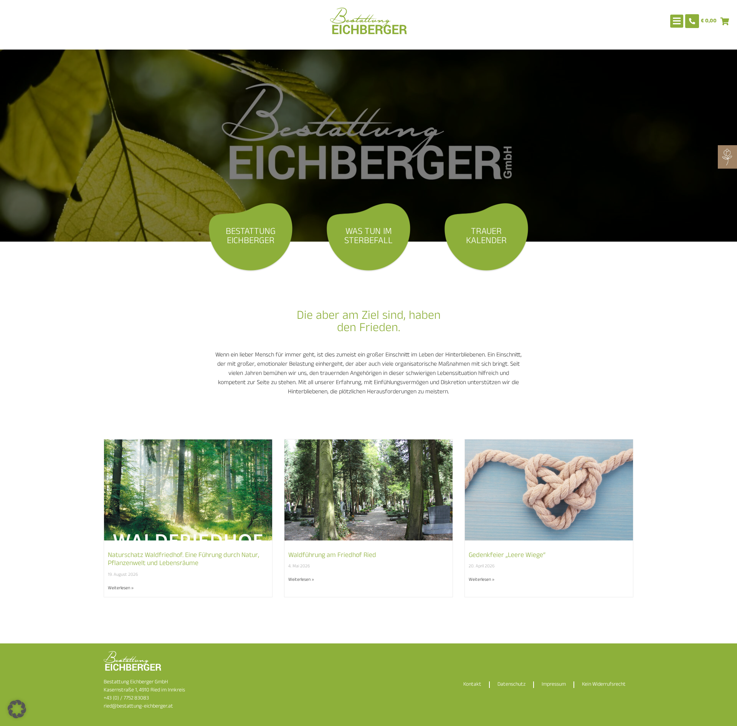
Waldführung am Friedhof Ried (332, 556)
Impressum (554, 684)
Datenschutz (511, 684)
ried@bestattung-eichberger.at (138, 706)
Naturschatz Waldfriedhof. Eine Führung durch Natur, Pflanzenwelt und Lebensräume (183, 560)
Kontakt (472, 684)
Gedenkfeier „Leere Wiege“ (507, 556)
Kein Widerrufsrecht (604, 684)
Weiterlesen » (121, 588)
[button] (17, 709)
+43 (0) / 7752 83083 (126, 698)
